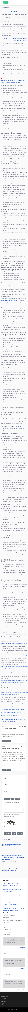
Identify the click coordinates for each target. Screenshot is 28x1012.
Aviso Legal (3, 999)
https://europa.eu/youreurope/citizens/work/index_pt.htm (14, 643)
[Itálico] (8, 799)
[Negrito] (5, 799)
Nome (5, 778)
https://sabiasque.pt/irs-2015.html (13, 706)
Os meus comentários (8, 719)
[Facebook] (2, 21)
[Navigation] (1, 2)
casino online (3, 1004)
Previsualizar (8, 833)
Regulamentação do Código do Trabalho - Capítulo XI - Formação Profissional (13, 857)
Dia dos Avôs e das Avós (9, 915)
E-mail (5, 784)
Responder (5, 741)
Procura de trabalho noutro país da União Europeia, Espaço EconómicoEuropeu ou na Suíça (13, 81)
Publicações (3, 1001)
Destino (2, 1003)
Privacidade (3, 998)
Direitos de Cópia (4, 996)
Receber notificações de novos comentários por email (11, 815)
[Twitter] (5, 21)
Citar (10, 741)
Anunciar (3, 994)
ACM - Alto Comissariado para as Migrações (11, 712)
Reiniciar (20, 833)
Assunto (5, 791)
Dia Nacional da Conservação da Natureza (13, 920)
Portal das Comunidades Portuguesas (10, 715)
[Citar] (16, 799)
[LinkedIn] (8, 21)
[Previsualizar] (18, 799)
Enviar (14, 833)
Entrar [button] (19, 2)
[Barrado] (13, 799)
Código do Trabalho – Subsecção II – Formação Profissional (14, 869)
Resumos (14, 11)
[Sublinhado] (10, 799)
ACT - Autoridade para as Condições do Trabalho (12, 709)
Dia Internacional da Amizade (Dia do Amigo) (13, 925)
